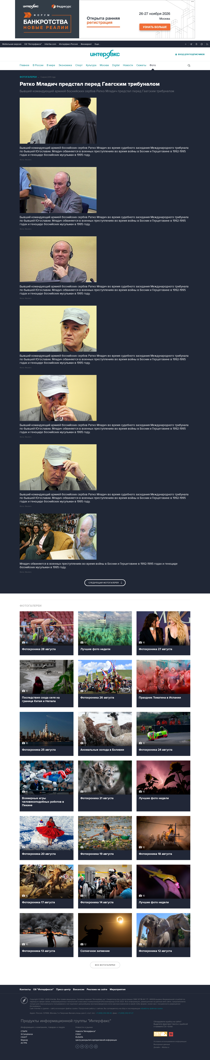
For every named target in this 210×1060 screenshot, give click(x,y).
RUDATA (79, 1037)
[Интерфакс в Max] (96, 1046)
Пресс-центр (63, 989)
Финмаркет (86, 44)
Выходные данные (162, 1044)
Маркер (24, 1040)
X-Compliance (27, 1034)
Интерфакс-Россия (68, 44)
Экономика (65, 65)
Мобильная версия (11, 44)
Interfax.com (50, 44)
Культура (91, 65)
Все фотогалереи (105, 965)
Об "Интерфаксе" (33, 44)
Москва (104, 65)
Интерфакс (105, 54)
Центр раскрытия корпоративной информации (96, 1040)
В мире (51, 65)
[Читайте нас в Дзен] (77, 1046)
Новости (128, 65)
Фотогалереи (28, 77)
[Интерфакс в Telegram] (82, 1046)
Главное (24, 65)
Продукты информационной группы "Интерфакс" (66, 1020)
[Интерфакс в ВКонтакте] (87, 1046)
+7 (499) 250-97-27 (125, 1013)
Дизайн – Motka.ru (161, 1047)
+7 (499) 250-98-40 (104, 1013)
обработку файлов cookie (152, 1008)
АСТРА (24, 1043)
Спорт (79, 65)
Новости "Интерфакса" (85, 1031)
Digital (116, 65)
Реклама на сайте (97, 989)
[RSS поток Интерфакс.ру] (91, 1046)
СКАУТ (24, 1037)
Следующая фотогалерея (104, 582)
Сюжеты (141, 65)
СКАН (78, 1034)
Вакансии (78, 989)
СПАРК (24, 1031)
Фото (153, 65)
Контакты (25, 989)
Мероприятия (117, 989)
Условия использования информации (170, 1041)
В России (38, 65)
